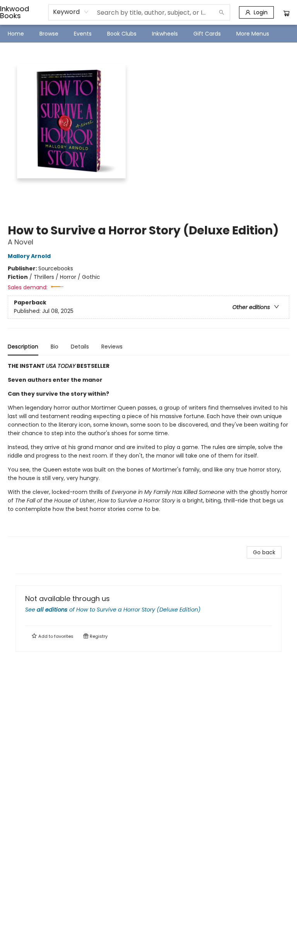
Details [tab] (80, 346)
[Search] (221, 12)
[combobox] (71, 12)
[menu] (148, 34)
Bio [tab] (54, 346)
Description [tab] (23, 346)
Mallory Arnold (29, 256)
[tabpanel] (148, 449)
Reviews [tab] (112, 346)
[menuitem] (16, 34)
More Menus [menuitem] (252, 34)
